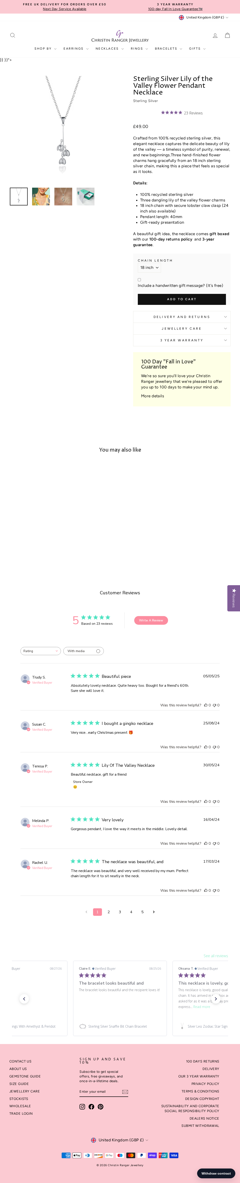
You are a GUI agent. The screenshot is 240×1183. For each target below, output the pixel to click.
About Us (18, 1069)
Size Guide (19, 1084)
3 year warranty (181, 340)
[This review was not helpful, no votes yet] (214, 705)
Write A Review (151, 620)
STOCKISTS (18, 1099)
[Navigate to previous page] (86, 912)
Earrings (74, 48)
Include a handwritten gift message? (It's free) (180, 285)
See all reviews (216, 955)
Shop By (43, 48)
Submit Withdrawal (200, 1126)
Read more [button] (201, 1006)
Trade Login (21, 1113)
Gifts (195, 48)
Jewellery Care (182, 328)
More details (152, 396)
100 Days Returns (202, 1061)
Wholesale (20, 1106)
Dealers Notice (204, 1118)
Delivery (210, 1069)
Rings (138, 48)
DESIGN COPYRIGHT (202, 1099)
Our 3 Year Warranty (198, 1076)
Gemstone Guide (25, 1076)
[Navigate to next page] (153, 912)
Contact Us (20, 1061)
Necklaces (108, 48)
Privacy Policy (205, 1084)
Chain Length (155, 260)
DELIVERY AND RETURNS (182, 317)
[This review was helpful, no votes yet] (205, 705)
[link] (120, 1026)
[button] (24, 999)
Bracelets (167, 48)
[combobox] (40, 651)
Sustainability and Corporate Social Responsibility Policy (190, 1108)
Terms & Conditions (200, 1091)
